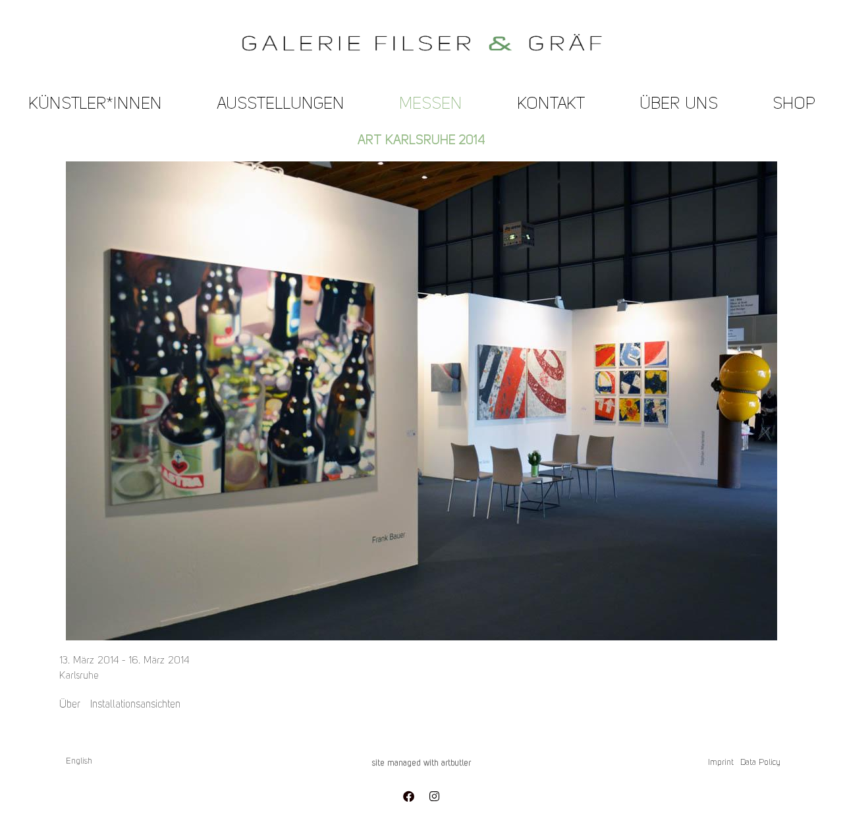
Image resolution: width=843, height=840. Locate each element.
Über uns (678, 104)
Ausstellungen (280, 104)
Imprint (721, 762)
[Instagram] (434, 796)
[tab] (69, 705)
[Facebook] (408, 796)
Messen (430, 104)
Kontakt (551, 104)
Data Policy (760, 762)
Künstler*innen (95, 104)
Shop (794, 104)
